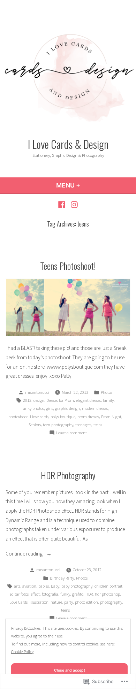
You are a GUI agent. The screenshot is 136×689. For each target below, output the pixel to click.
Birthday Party (62, 578)
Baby (55, 586)
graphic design (67, 408)
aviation (29, 586)
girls (49, 408)
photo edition (86, 602)
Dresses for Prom (60, 400)
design (38, 400)
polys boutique (63, 416)
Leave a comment (71, 433)
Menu (87, 185)
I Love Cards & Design (68, 144)
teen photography (58, 424)
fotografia (50, 594)
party (68, 602)
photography (111, 602)
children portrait (108, 586)
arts (17, 586)
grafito (77, 594)
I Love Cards (17, 602)
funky (65, 594)
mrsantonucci (37, 392)
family (108, 400)
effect (35, 594)
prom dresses (88, 416)
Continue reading (25, 554)
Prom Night (111, 416)
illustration (39, 602)
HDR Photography (68, 475)
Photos (106, 392)
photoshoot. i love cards (28, 416)
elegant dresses (88, 400)
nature (56, 602)
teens (97, 424)
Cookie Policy (22, 651)
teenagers (83, 424)
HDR (89, 594)
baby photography (76, 586)
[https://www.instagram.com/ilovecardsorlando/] (73, 204)
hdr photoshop (107, 594)
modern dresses (95, 408)
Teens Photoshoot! (68, 265)
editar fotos (19, 594)
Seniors (35, 424)
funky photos (33, 408)
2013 (27, 400)
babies (43, 586)
